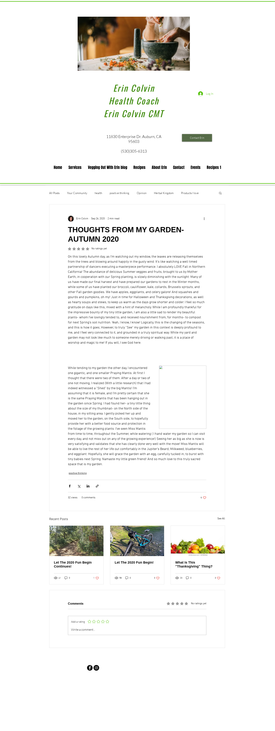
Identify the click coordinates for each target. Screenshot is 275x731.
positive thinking (119, 193)
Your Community (77, 193)
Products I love (190, 193)
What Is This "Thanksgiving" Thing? (194, 564)
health (98, 193)
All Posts (54, 193)
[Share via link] (97, 486)
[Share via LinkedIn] (88, 486)
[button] (75, 167)
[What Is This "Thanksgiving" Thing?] (198, 541)
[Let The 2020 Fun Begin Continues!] (76, 541)
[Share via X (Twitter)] (79, 486)
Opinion (141, 193)
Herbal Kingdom (164, 193)
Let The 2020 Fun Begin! (134, 562)
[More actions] (204, 218)
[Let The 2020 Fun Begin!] (137, 541)
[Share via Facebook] (69, 486)
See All (221, 518)
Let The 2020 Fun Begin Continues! (73, 564)
